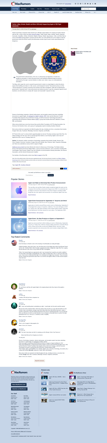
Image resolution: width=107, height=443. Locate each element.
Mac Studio (22, 12)
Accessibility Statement (15, 433)
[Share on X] (61, 168)
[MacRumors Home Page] (21, 4)
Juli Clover (33, 29)
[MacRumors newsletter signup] (95, 4)
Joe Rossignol (51, 184)
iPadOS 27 (56, 12)
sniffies (20, 294)
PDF (20, 37)
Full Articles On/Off (22, 436)
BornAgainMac (22, 320)
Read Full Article (32, 194)
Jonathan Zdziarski (25, 165)
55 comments (40, 230)
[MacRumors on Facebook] (80, 4)
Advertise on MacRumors (19, 389)
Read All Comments (39, 360)
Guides (32, 8)
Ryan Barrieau (27, 417)
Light (37, 436)
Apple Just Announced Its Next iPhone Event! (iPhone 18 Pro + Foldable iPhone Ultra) (58, 383)
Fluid (28, 436)
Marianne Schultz (27, 411)
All (95, 12)
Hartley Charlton (14, 411)
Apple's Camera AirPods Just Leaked (57, 394)
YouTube (46, 372)
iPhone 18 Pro (32, 12)
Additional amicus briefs (18, 147)
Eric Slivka (26, 395)
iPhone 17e (87, 12)
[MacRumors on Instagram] (78, 4)
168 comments (16, 168)
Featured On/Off (15, 436)
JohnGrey (21, 303)
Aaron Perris (26, 422)
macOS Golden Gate (67, 12)
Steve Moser (13, 422)
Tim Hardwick (26, 406)
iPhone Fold (41, 12)
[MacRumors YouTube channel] (88, 4)
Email (12, 398)
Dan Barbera (13, 417)
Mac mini (15, 12)
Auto (35, 436)
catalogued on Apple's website (35, 116)
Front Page (15, 8)
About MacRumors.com (18, 384)
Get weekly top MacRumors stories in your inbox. (39, 172)
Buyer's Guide (55, 8)
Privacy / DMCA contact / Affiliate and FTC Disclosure (21, 431)
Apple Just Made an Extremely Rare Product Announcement (46, 183)
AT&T (45, 116)
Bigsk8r (21, 240)
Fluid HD (31, 436)
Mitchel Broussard (15, 406)
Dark (40, 436)
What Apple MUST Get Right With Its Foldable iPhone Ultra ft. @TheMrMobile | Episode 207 (86, 383)
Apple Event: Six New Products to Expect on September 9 (46, 218)
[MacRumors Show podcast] (75, 4)
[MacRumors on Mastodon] (85, 4)
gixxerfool (21, 329)
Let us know (68, 3)
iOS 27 (49, 12)
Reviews (47, 8)
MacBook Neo (78, 12)
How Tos (39, 8)
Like (26, 259)
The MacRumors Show (80, 372)
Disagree (29, 259)
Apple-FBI (17, 165)
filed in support (38, 155)
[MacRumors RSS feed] (93, 4)
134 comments (40, 212)
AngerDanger (22, 283)
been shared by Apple (34, 34)
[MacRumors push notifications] (90, 4)
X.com (15, 398)
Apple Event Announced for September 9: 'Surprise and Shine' (47, 200)
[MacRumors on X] (83, 4)
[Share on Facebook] (65, 168)
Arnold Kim (13, 395)
